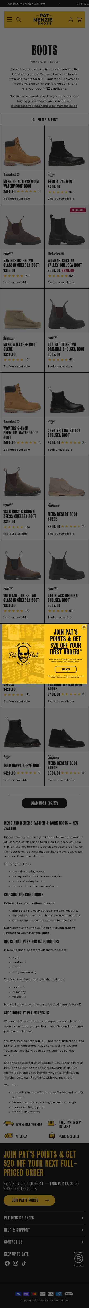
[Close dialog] (84, 627)
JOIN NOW (66, 669)
